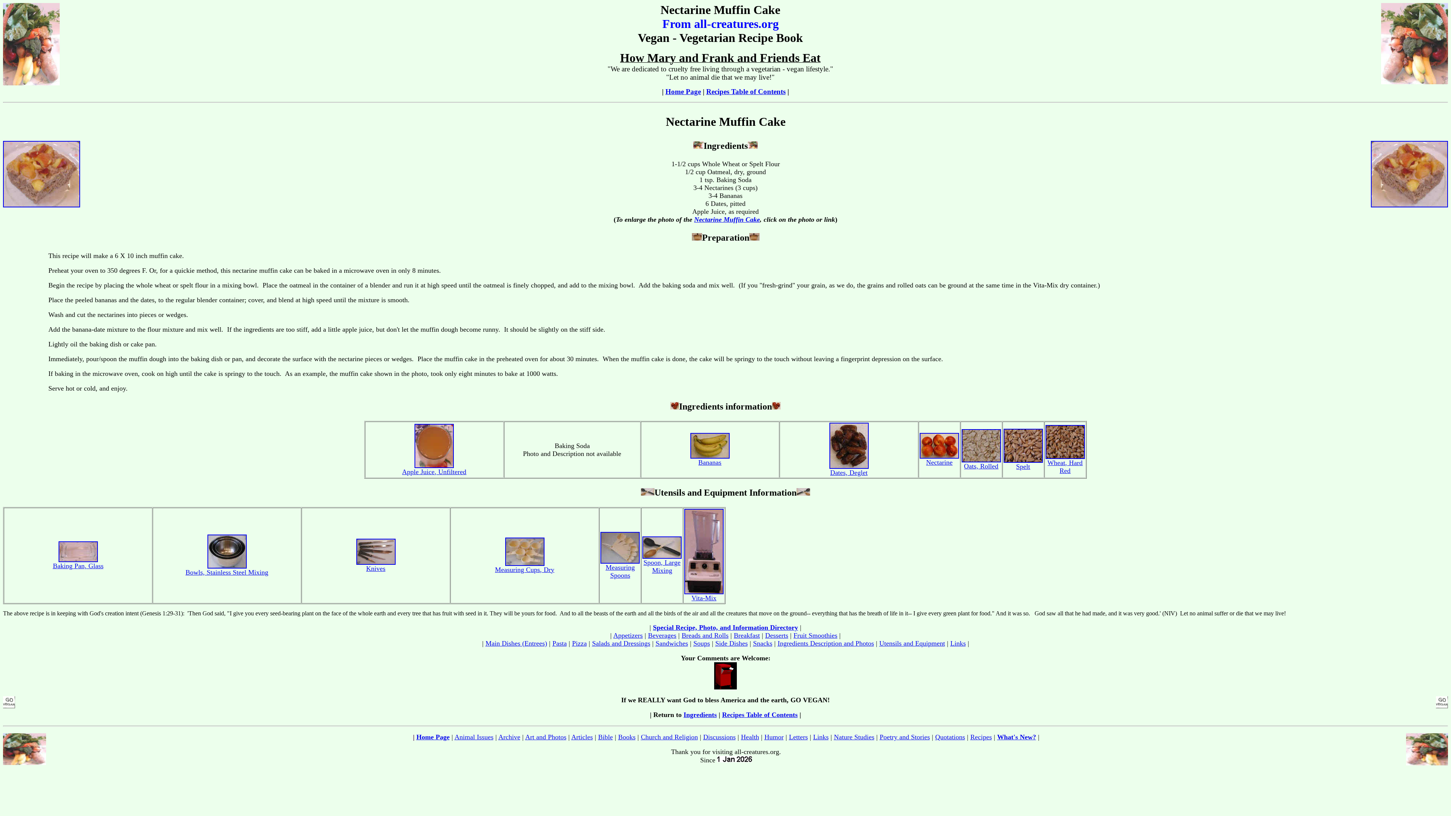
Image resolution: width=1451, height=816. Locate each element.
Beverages (662, 635)
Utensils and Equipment (912, 643)
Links (958, 643)
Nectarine (939, 462)
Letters (798, 737)
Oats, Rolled (981, 466)
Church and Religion (669, 737)
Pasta (559, 643)
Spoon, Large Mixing (662, 566)
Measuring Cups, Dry (524, 569)
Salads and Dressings (621, 643)
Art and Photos (545, 737)
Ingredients (700, 715)
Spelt (1023, 466)
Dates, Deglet (849, 472)
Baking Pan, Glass (78, 566)
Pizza (579, 643)
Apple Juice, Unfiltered (434, 472)
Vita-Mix (703, 598)
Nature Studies (854, 737)
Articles (582, 737)
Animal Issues (474, 737)
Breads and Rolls (705, 635)
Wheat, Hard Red (1065, 466)
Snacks (762, 643)
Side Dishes (731, 643)
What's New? (1016, 737)
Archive (509, 737)
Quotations (950, 737)
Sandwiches (672, 643)
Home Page (683, 92)
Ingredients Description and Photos (826, 643)
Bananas (709, 462)
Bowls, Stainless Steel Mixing (227, 572)
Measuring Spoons (620, 571)
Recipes (981, 737)
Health (750, 737)
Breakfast (747, 635)
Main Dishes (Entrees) (516, 643)
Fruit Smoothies (815, 635)
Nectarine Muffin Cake (727, 219)
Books (627, 737)
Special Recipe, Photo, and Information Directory (725, 627)
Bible (605, 737)
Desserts (776, 635)
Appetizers (628, 635)
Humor (774, 737)
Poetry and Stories (905, 737)
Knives (375, 568)
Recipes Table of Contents (746, 92)
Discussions (719, 737)
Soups (701, 643)
